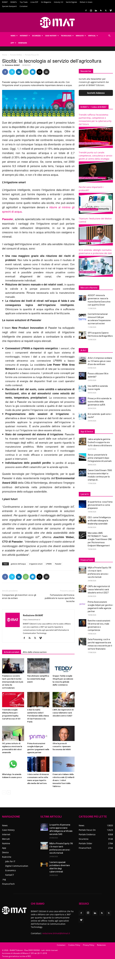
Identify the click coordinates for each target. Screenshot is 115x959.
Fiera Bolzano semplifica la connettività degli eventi (38, 679)
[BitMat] (57, 22)
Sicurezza (36, 35)
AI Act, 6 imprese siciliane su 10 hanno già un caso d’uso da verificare (100, 361)
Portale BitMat (16, 54)
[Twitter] (105, 10)
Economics (10, 870)
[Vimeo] (110, 10)
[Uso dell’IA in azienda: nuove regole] (82, 388)
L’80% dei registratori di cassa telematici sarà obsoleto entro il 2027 (63, 713)
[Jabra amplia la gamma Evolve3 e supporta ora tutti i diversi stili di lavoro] (82, 441)
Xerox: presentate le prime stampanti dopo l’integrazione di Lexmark (100, 458)
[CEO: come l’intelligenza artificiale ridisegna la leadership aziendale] (82, 519)
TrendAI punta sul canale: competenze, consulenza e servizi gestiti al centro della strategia (95, 155)
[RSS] (101, 10)
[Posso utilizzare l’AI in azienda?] (82, 376)
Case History (51, 35)
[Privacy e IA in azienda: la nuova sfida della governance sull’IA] (82, 400)
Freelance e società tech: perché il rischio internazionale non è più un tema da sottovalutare (12, 682)
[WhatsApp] (26, 72)
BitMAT (5, 2)
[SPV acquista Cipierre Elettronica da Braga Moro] (82, 335)
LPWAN (49, 564)
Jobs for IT (10, 861)
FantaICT (9, 874)
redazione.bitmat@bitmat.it (56, 933)
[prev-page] (4, 792)
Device (5, 852)
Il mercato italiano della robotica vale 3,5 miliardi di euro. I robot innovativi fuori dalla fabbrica (63, 780)
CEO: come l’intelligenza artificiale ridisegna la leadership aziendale (99, 520)
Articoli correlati (11, 652)
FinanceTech (8, 883)
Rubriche (6, 856)
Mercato (80, 35)
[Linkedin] (96, 10)
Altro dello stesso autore (35, 652)
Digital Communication (16, 865)
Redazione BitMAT (12, 65)
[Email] (40, 72)
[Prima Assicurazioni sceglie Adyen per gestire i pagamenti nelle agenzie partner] (38, 733)
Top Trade (24, 2)
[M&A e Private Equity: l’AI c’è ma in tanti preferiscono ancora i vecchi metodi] (82, 570)
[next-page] (9, 792)
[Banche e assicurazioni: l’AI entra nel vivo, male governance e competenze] (82, 623)
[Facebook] (86, 10)
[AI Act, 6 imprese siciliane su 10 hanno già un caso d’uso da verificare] (82, 360)
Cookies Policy (74, 945)
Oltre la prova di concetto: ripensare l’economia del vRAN (62, 746)
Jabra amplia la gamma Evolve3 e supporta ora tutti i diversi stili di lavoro (100, 442)
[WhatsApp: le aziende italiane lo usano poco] (13, 764)
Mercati (6, 838)
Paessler (58, 564)
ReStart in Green (86, 2)
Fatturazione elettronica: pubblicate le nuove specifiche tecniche (60, 598)
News (13, 35)
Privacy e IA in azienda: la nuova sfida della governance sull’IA (99, 401)
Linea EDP (34, 2)
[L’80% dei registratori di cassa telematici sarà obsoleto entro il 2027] (64, 699)
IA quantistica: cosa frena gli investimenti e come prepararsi (100, 505)
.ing (4, 879)
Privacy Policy (88, 945)
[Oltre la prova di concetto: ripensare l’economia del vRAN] (64, 733)
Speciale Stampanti (9, 6)
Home (4, 54)
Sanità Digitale (71, 2)
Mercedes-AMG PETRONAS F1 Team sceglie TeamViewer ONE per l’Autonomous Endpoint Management (100, 539)
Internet (24, 35)
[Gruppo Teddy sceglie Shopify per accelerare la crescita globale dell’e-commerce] (64, 665)
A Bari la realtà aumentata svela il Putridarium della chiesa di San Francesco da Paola (38, 716)
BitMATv (13, 2)
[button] (109, 35)
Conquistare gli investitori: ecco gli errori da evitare (19, 597)
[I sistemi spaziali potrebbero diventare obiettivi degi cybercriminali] (44, 864)
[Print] (46, 72)
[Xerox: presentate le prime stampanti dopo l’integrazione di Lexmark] (82, 457)
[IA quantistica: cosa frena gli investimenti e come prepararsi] (82, 504)
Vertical (92, 35)
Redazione (101, 945)
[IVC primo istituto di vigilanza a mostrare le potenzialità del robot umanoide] (13, 733)
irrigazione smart (36, 564)
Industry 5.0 (58, 2)
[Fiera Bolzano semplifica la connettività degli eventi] (38, 665)
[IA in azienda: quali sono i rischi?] (82, 416)
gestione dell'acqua (18, 564)
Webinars (22, 43)
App (12, 43)
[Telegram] (33, 72)
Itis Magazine (46, 2)
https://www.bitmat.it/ (31, 620)
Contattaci (24, 6)
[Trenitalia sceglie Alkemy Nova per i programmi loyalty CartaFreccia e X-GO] (13, 699)
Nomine (6, 843)
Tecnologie (66, 35)
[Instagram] (91, 10)
